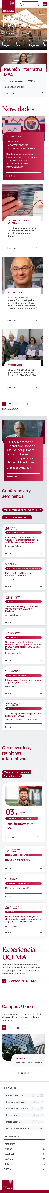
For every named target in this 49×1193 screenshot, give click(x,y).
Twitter (8, 1148)
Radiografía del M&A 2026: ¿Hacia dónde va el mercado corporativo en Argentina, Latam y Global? (23, 919)
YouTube (8, 1159)
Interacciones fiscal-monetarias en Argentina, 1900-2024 (23, 681)
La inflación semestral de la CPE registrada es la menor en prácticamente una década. (21, 232)
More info (41, 1128)
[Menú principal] (45, 4)
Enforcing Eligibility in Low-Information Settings (18, 574)
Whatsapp (33, 1095)
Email (41, 1095)
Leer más (10, 176)
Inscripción (10, 93)
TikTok (7, 1169)
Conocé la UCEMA (22, 981)
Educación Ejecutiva (18, 21)
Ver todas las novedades (15, 405)
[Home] (8, 6)
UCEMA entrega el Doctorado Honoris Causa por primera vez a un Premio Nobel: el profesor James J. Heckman (23, 646)
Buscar (23, 3)
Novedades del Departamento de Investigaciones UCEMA (21, 145)
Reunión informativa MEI (17, 888)
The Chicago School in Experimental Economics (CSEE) (23, 714)
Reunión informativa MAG (19, 826)
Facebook (9, 1153)
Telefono (37, 1095)
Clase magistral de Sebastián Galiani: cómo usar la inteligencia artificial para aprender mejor (21, 540)
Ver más (15, 1027)
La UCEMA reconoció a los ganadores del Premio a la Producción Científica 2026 (21, 372)
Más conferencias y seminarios (20, 509)
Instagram (9, 1143)
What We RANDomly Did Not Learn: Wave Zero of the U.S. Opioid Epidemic (22, 609)
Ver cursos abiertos (13, 33)
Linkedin (8, 1164)
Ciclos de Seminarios (15, 517)
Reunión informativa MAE (17, 859)
